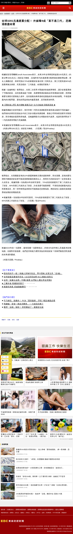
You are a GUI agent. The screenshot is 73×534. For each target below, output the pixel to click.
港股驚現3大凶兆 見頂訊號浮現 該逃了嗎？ (54, 360)
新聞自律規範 (32, 509)
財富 (13, 319)
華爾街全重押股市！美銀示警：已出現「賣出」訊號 (12, 435)
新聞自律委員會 (21, 509)
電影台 (33, 512)
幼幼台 (28, 512)
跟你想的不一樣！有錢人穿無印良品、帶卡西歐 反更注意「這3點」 (33, 273)
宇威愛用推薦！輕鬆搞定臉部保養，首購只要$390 (18, 413)
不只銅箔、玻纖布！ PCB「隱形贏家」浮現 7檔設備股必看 (29, 301)
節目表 (3, 509)
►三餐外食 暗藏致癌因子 (13, 283)
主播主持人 (10, 509)
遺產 (17, 319)
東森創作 (64, 512)
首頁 (1, 13)
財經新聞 (7, 13)
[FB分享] (4, 358)
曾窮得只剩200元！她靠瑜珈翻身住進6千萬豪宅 (12, 383)
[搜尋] (69, 9)
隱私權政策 (69, 526)
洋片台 (38, 512)
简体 (22, 2)
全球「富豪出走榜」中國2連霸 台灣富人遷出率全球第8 (28, 280)
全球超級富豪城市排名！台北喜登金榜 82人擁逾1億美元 (28, 277)
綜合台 (17, 512)
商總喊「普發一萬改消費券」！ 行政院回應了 (24, 304)
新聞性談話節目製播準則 (46, 509)
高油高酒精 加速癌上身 (34, 382)
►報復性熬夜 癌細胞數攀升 (14, 287)
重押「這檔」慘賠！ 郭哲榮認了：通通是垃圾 (24, 307)
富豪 (9, 319)
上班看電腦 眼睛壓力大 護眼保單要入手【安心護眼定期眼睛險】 (61, 383)
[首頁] (36, 8)
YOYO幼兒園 (56, 512)
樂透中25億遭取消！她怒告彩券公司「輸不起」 (61, 435)
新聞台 (12, 512)
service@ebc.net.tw (67, 528)
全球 (12, 13)
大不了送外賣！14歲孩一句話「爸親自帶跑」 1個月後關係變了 (36, 435)
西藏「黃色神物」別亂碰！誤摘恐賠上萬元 (17, 360)
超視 (43, 512)
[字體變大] (4, 361)
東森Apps (16, 2)
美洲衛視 (48, 512)
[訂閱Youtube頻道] (4, 371)
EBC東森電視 (6, 2)
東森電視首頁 (4, 512)
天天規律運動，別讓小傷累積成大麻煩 (52, 412)
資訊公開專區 (59, 509)
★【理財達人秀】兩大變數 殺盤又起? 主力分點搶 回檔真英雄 (27, 105)
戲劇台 (22, 512)
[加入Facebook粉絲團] (4, 368)
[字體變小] (5, 365)
